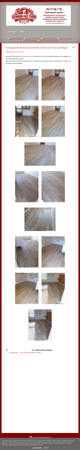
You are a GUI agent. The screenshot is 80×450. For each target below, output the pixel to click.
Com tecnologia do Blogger (41, 437)
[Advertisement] (40, 415)
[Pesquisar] (77, 7)
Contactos (12, 31)
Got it (46, 448)
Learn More (37, 448)
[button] (73, 47)
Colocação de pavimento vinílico (30, 352)
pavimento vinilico (27, 56)
